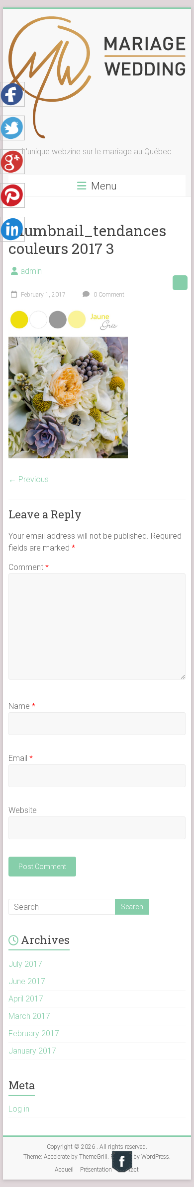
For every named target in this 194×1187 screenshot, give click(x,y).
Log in (18, 1109)
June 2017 (26, 981)
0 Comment (108, 294)
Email (20, 758)
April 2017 (25, 998)
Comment (28, 567)
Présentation (96, 1169)
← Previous (28, 479)
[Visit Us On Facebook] (121, 1154)
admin (31, 271)
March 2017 (29, 1016)
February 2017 (33, 1033)
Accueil (64, 1169)
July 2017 (25, 964)
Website (22, 810)
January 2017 (32, 1051)
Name (21, 706)
